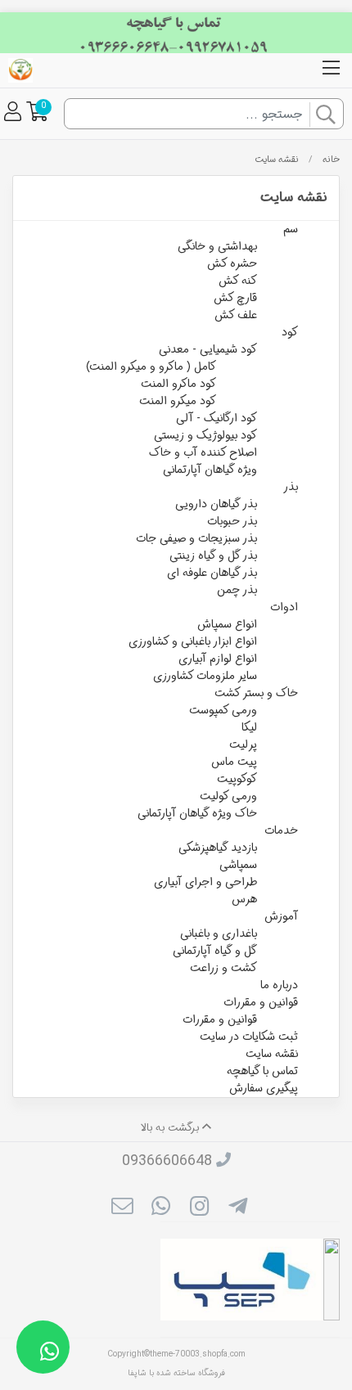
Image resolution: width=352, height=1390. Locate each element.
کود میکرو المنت (177, 401)
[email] (121, 1209)
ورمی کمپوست (223, 710)
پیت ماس (234, 762)
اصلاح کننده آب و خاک (203, 452)
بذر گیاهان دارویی (216, 504)
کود (290, 332)
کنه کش (238, 281)
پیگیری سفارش (263, 1088)
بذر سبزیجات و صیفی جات (196, 538)
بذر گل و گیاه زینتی (213, 556)
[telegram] (237, 1209)
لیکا (249, 727)
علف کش (235, 315)
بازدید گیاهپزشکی (217, 848)
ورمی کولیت (228, 796)
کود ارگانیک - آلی (216, 418)
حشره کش (232, 263)
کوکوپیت (237, 779)
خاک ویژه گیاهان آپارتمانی (197, 813)
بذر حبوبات (232, 521)
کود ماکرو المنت (178, 384)
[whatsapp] (160, 1209)
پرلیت (243, 744)
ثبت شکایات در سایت (249, 1037)
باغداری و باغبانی (218, 933)
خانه (331, 159)
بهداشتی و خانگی (217, 246)
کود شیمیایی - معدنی (208, 349)
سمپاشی (238, 865)
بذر (290, 487)
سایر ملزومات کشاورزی (205, 676)
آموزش (281, 916)
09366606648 (167, 1160)
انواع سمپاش (227, 624)
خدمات (281, 830)
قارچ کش (235, 298)
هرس (244, 899)
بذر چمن (237, 590)
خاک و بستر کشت (256, 693)
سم (290, 229)
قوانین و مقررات (260, 1002)
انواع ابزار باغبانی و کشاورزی (193, 641)
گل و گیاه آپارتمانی (215, 951)
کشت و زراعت (223, 968)
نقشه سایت (277, 159)
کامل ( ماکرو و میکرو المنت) (151, 367)
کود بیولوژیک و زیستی (205, 435)
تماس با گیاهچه (262, 1071)
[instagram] (199, 1209)
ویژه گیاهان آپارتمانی (210, 470)
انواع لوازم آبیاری (217, 659)
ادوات (284, 607)
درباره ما (279, 985)
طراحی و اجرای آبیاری (205, 882)
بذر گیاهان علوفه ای (212, 573)
